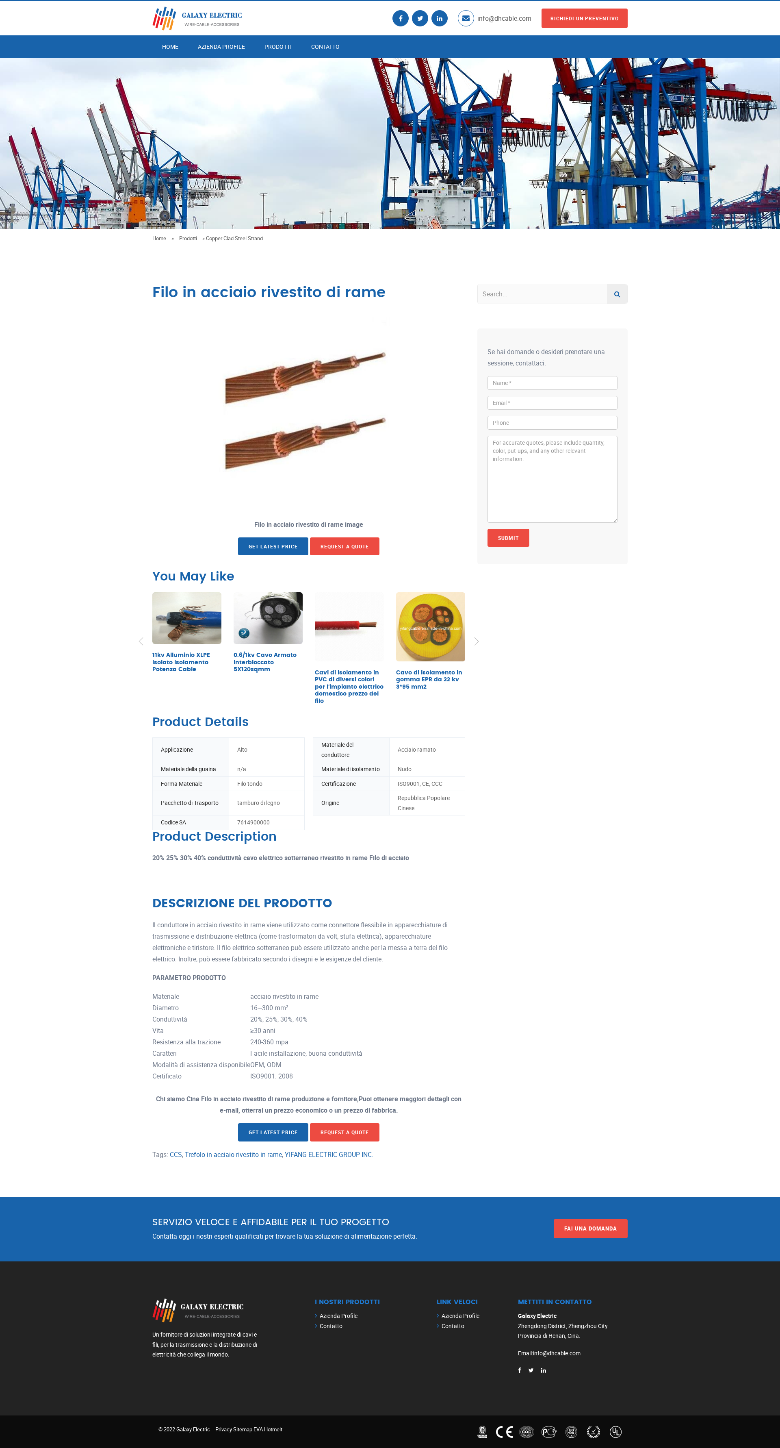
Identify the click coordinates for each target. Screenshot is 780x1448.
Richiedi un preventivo (584, 18)
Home (170, 46)
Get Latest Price (273, 546)
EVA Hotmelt (268, 1429)
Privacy (223, 1429)
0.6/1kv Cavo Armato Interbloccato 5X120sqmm (265, 662)
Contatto (325, 46)
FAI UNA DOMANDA (590, 1228)
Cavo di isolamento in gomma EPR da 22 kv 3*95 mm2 (429, 680)
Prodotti (278, 46)
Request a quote (345, 546)
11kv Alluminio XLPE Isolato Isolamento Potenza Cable (181, 662)
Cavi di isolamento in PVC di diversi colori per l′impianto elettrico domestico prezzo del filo (349, 687)
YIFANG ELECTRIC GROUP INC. (329, 1154)
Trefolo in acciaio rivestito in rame (233, 1154)
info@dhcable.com (504, 18)
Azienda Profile (221, 46)
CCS (176, 1154)
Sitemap (242, 1429)
